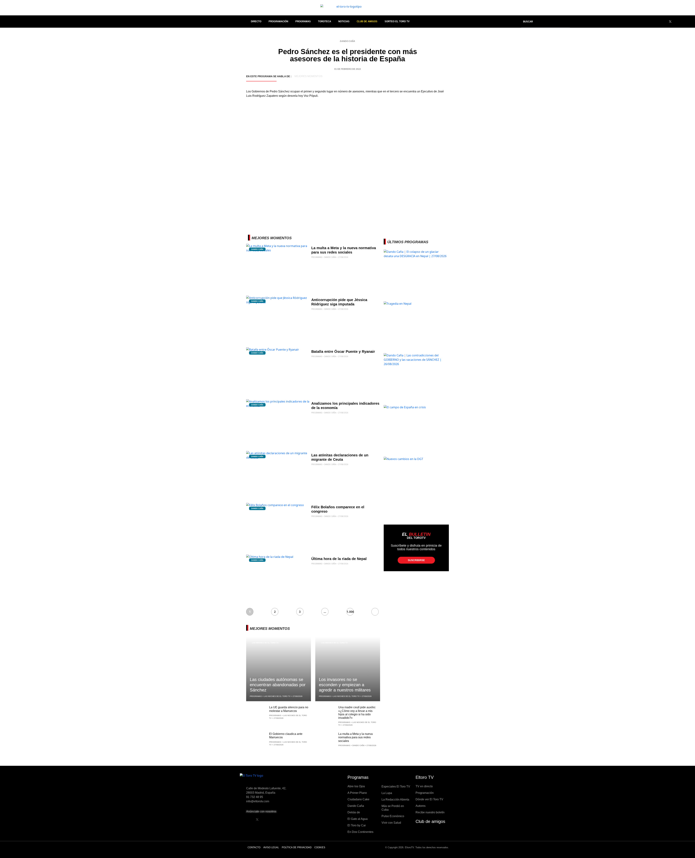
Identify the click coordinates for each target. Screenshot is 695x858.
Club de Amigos (367, 21)
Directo (256, 21)
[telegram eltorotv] (285, 819)
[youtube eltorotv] (266, 819)
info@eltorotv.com (257, 801)
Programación (278, 21)
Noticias (343, 21)
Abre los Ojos (356, 786)
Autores (421, 805)
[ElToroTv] (347, 7)
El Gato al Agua (358, 818)
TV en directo (424, 786)
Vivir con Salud (391, 822)
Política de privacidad (296, 847)
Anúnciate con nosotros (261, 811)
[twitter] (670, 21)
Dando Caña (347, 41)
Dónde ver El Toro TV (429, 799)
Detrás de (354, 812)
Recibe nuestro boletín (430, 812)
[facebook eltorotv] (248, 819)
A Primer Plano (357, 792)
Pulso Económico (393, 816)
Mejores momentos (308, 76)
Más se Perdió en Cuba (393, 807)
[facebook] (663, 21)
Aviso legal (271, 847)
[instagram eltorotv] (276, 819)
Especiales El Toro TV (396, 786)
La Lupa (387, 793)
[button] (530, 21)
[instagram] (683, 21)
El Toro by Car (357, 825)
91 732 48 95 (254, 797)
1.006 (350, 612)
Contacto (254, 847)
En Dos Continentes (360, 831)
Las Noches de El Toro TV (265, 643)
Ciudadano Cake (358, 799)
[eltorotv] (270, 778)
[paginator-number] (375, 612)
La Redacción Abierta (395, 799)
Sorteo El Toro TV (397, 21)
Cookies (319, 847)
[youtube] (677, 21)
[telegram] (690, 21)
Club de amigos (430, 821)
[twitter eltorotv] (257, 819)
